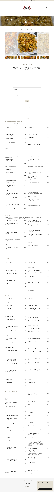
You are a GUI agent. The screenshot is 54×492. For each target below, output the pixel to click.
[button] (48, 7)
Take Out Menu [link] (17, 12)
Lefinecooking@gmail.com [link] (27, 111)
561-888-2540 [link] (27, 110)
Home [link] (13, 12)
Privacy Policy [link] (23, 480)
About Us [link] (22, 12)
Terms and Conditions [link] (29, 480)
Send (27, 101)
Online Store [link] (39, 12)
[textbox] (27, 72)
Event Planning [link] (34, 12)
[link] (27, 7)
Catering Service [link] (27, 12)
